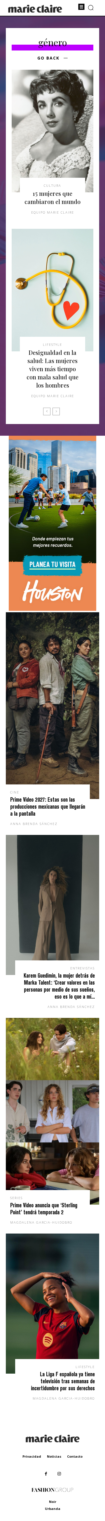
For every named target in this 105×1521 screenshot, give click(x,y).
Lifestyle (52, 344)
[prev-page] (46, 411)
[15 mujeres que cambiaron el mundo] (52, 131)
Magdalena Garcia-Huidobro (41, 1222)
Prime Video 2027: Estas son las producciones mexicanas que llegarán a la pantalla (47, 806)
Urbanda (52, 1508)
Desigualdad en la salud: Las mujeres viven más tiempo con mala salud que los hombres (52, 368)
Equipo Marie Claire (52, 212)
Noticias (54, 1456)
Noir (52, 1501)
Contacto (75, 1456)
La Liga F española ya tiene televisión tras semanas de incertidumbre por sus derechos (63, 1381)
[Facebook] (46, 1474)
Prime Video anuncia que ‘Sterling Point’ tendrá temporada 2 (43, 1208)
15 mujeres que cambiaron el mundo (52, 197)
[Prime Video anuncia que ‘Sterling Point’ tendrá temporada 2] (52, 1111)
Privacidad (31, 1456)
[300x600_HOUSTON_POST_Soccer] (52, 609)
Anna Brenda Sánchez (33, 823)
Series (16, 1197)
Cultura (52, 185)
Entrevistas (82, 968)
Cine (14, 792)
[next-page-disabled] (56, 411)
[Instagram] (59, 1474)
